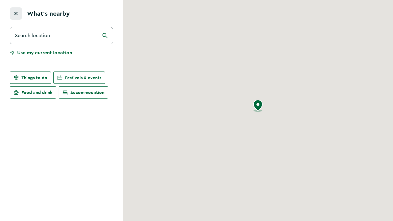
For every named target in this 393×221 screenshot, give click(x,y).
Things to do (34, 77)
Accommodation (87, 92)
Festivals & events (83, 77)
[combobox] (61, 35)
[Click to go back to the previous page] (16, 13)
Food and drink (37, 92)
